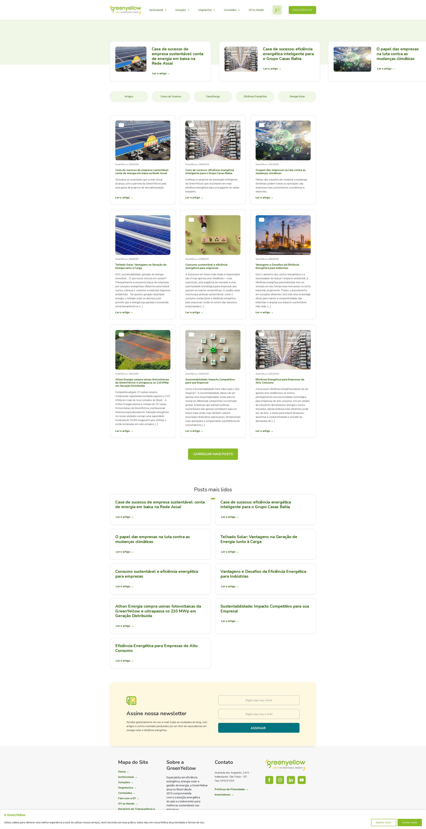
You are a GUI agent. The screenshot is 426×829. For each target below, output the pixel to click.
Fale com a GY (302, 10)
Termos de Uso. (196, 822)
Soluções (180, 10)
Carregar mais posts (213, 454)
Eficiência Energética (255, 96)
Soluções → (125, 782)
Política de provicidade (172, 822)
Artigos (128, 96)
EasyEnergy (213, 96)
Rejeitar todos (383, 822)
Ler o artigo (125, 517)
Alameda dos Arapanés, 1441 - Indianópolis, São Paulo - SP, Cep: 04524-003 (233, 777)
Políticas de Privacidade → (231, 789)
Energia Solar (297, 96)
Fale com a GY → (128, 798)
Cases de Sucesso (170, 96)
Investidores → (224, 794)
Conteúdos (230, 10)
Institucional (156, 10)
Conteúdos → (126, 793)
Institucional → (127, 777)
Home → (123, 771)
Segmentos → (127, 787)
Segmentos (205, 10)
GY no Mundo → (128, 803)
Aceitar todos (409, 822)
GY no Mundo (256, 10)
